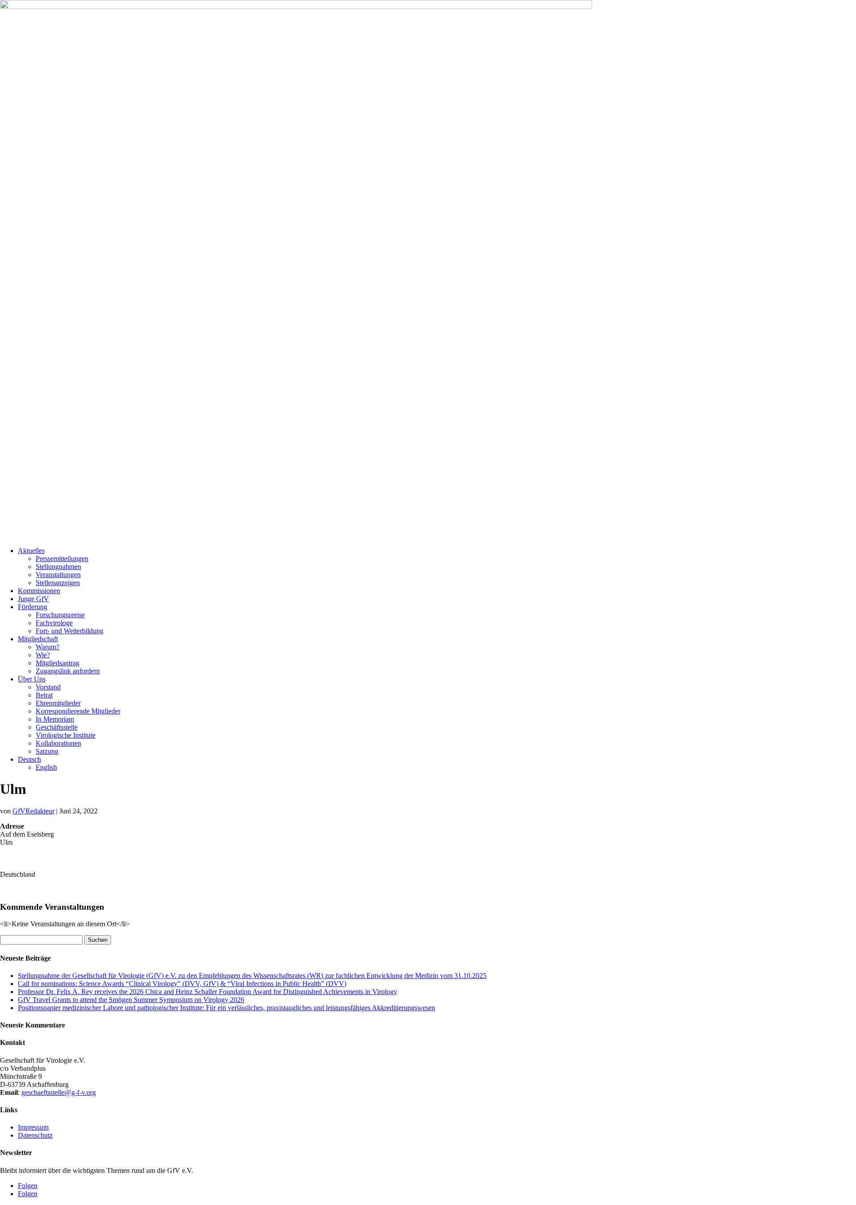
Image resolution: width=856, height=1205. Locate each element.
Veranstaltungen (58, 574)
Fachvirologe (54, 623)
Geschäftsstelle (57, 727)
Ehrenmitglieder (58, 703)
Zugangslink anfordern (68, 671)
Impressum (33, 1127)
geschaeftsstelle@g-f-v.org (58, 1092)
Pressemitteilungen (62, 558)
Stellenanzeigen (58, 582)
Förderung (32, 607)
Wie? (43, 655)
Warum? (47, 647)
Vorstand (48, 687)
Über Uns (31, 679)
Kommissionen (39, 590)
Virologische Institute (65, 735)
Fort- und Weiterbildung (69, 631)
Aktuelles (31, 550)
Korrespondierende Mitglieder (78, 711)
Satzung (47, 751)
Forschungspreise (60, 615)
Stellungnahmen (58, 566)
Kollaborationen (58, 743)
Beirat (44, 695)
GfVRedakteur (33, 811)
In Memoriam (55, 719)
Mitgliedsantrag (57, 663)
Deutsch (29, 759)
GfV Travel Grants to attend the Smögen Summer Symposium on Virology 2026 (131, 999)
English (46, 767)
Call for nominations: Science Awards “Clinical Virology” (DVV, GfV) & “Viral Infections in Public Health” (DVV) (182, 983)
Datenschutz (35, 1135)
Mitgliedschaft (38, 639)
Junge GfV (33, 598)
